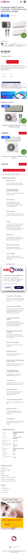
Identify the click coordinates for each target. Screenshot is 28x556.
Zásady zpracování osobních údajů (11, 283)
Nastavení (8, 287)
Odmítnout (18, 280)
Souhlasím (19, 287)
